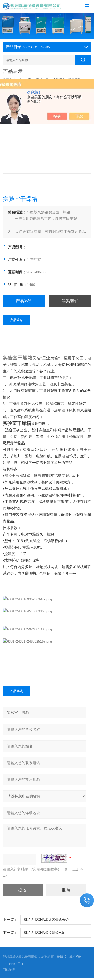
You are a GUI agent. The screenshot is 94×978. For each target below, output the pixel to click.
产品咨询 (24, 301)
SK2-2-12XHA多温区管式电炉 (46, 920)
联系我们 (70, 301)
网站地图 (9, 969)
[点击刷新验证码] (54, 858)
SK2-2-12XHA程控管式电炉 (44, 933)
